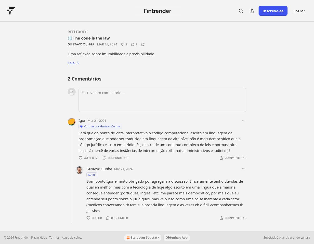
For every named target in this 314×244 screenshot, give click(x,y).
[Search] (241, 11)
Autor (91, 174)
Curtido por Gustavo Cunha (102, 126)
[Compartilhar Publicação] (252, 11)
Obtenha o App (177, 237)
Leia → (73, 62)
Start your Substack (145, 237)
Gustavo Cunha (81, 44)
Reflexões (77, 32)
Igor (82, 120)
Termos (54, 237)
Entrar (299, 10)
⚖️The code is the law (89, 38)
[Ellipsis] (244, 120)
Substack (269, 237)
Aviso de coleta (72, 237)
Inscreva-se (273, 10)
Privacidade (39, 237)
